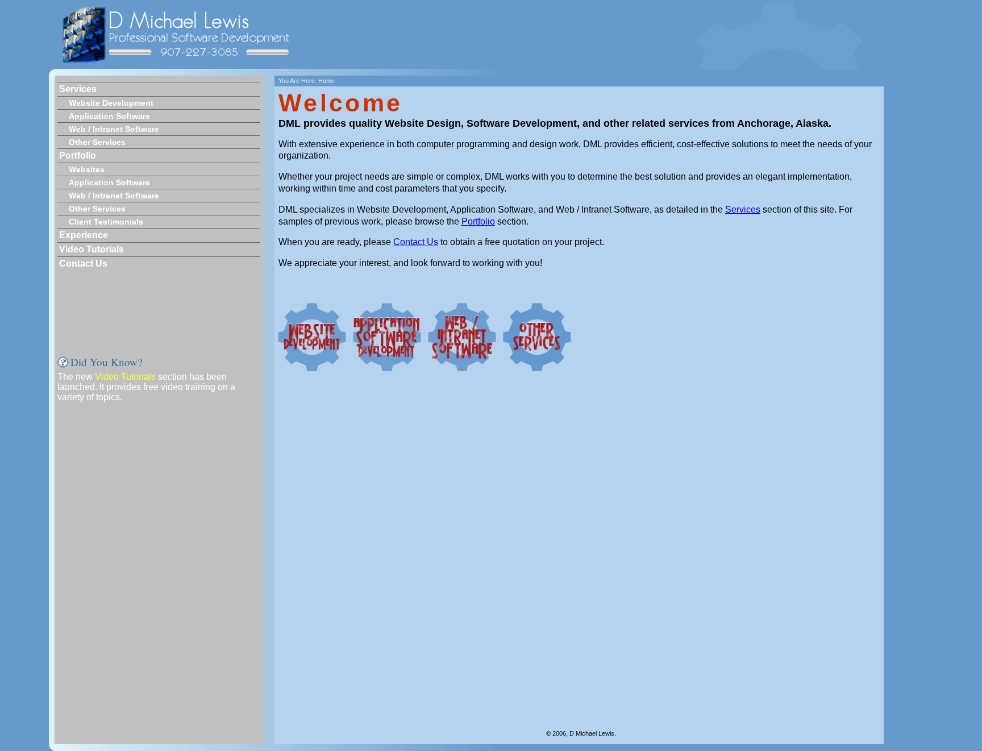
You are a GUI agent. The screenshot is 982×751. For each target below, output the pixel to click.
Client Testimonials (106, 221)
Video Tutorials (91, 249)
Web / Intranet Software (114, 129)
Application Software (109, 116)
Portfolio (77, 155)
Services (78, 89)
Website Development (111, 102)
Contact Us (83, 263)
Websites (87, 169)
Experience (83, 235)
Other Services (97, 142)
